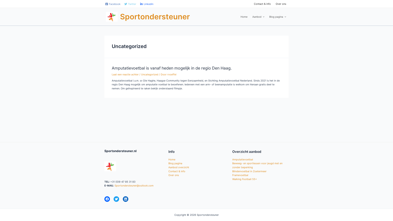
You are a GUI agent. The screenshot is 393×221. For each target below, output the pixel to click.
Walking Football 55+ (244, 179)
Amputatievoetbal (242, 159)
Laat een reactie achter (125, 74)
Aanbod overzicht (178, 167)
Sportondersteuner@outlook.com (134, 185)
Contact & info (262, 3)
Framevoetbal (240, 175)
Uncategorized (149, 74)
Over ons (281, 3)
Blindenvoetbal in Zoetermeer (249, 171)
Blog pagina (276, 16)
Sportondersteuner (155, 16)
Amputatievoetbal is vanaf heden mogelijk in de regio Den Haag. (172, 68)
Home (244, 16)
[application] (263, 17)
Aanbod (256, 16)
